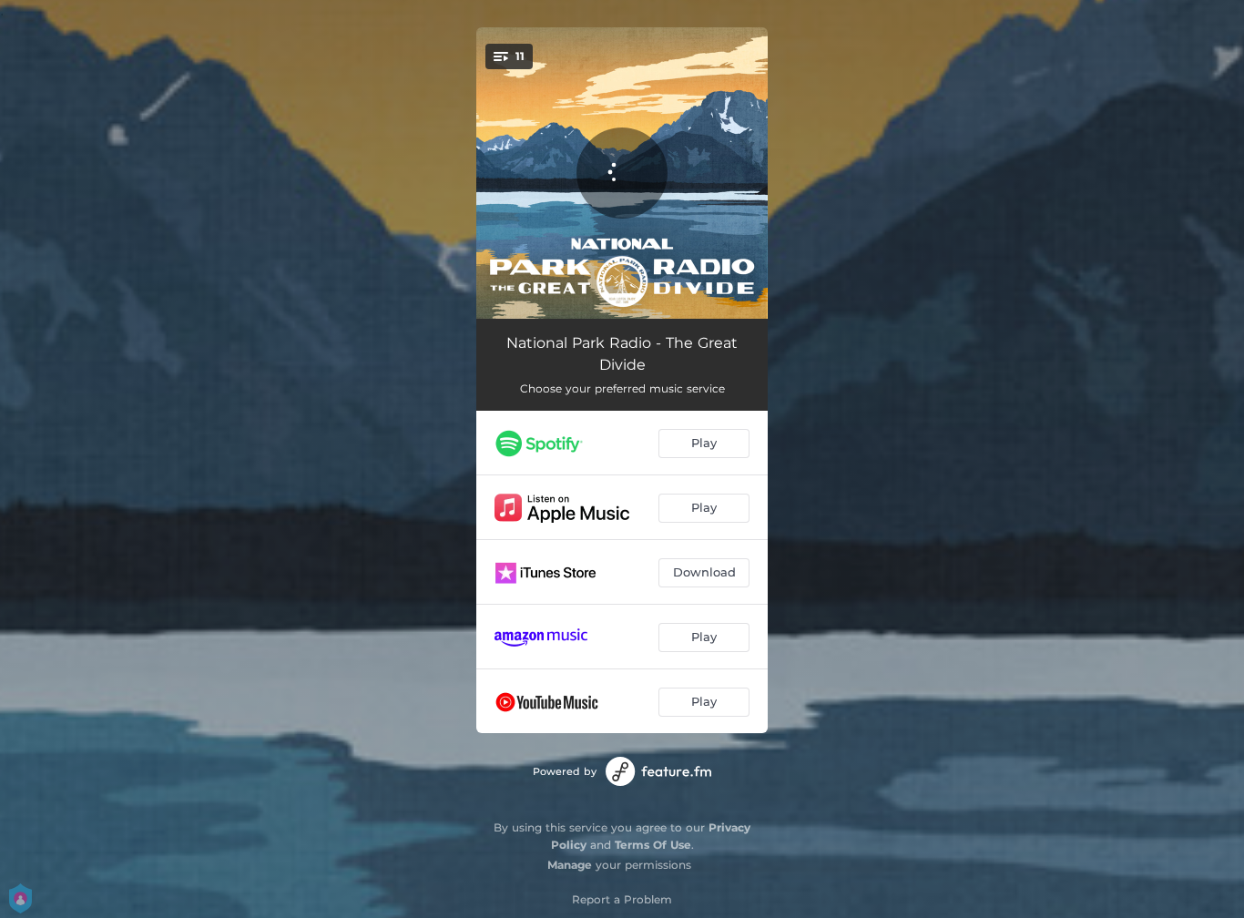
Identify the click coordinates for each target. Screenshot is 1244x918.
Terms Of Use (653, 845)
